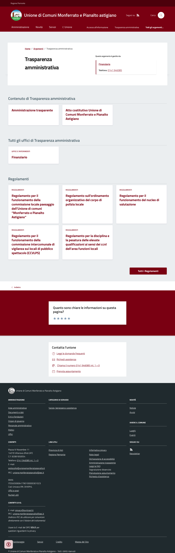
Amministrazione (20, 27)
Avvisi (132, 412)
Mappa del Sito (82, 541)
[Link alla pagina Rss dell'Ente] (131, 449)
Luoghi (133, 430)
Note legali (94, 454)
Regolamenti (18, 189)
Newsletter (135, 453)
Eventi (132, 435)
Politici (11, 429)
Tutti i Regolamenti (148, 271)
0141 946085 (115, 70)
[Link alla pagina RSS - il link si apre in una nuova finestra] (138, 15)
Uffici (10, 434)
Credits (59, 541)
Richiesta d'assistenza (99, 476)
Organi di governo (16, 421)
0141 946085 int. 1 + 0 (27, 460)
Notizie (133, 408)
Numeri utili (13, 495)
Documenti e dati (16, 412)
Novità (39, 27)
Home (27, 48)
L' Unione (67, 27)
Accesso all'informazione (97, 27)
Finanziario (104, 64)
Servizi (52, 27)
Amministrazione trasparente (102, 462)
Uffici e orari (13, 490)
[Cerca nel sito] (160, 15)
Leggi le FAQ (94, 466)
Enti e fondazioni (15, 416)
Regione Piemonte (18, 3)
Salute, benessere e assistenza (63, 408)
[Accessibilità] (8, 544)
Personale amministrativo (19, 425)
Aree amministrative (17, 408)
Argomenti (38, 48)
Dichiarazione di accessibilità (102, 459)
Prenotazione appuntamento (102, 473)
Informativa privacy (98, 450)
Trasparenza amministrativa (127, 27)
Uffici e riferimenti (21, 151)
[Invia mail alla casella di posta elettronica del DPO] (24, 510)
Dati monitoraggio (16, 541)
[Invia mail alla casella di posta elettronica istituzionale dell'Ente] (26, 468)
